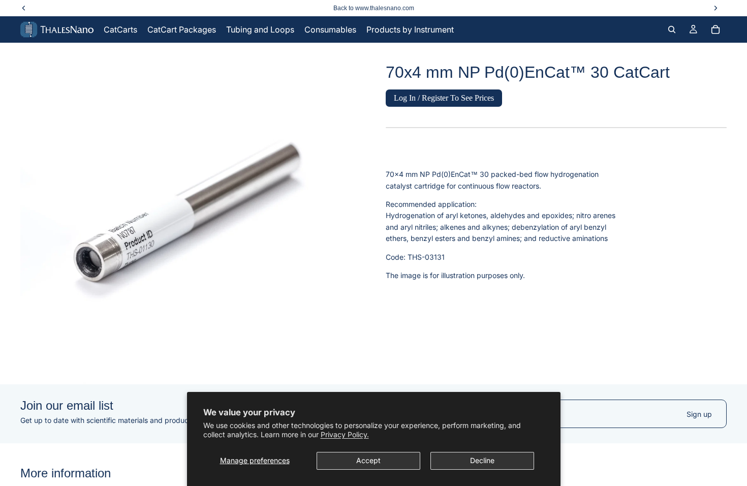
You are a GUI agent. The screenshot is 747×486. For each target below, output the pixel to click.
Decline (482, 460)
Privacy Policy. (345, 434)
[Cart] (715, 29)
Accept (368, 460)
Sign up (699, 414)
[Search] (672, 29)
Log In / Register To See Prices (444, 98)
